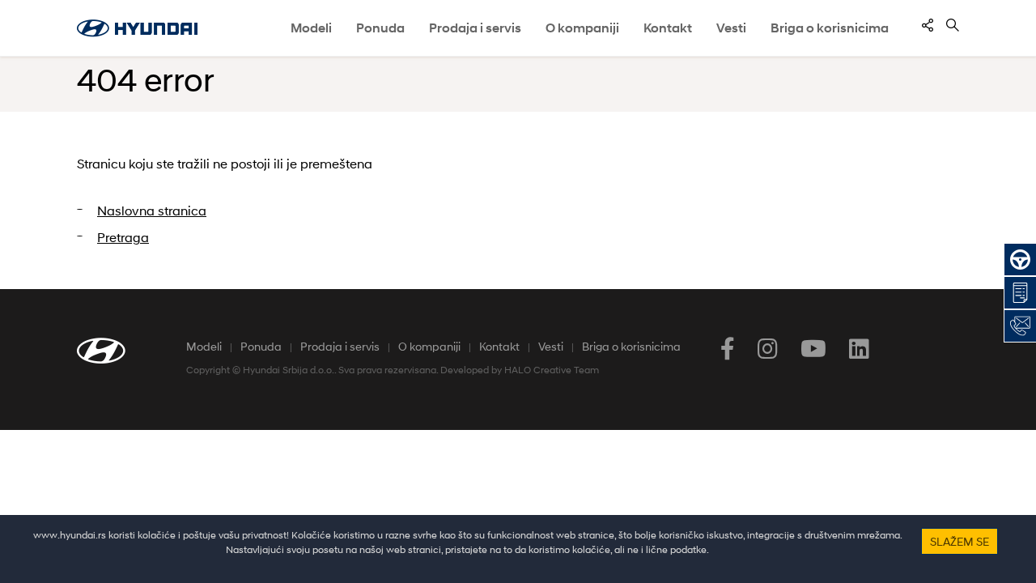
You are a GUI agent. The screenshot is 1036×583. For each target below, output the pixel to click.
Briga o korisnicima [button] (830, 28)
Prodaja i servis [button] (475, 28)
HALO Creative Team (551, 370)
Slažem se (959, 541)
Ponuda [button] (380, 28)
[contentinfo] (927, 25)
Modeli (311, 28)
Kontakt (499, 346)
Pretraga (123, 237)
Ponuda (261, 346)
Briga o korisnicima (631, 346)
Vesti (731, 28)
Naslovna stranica (151, 210)
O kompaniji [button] (582, 28)
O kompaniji (429, 346)
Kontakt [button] (667, 28)
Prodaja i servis (340, 346)
